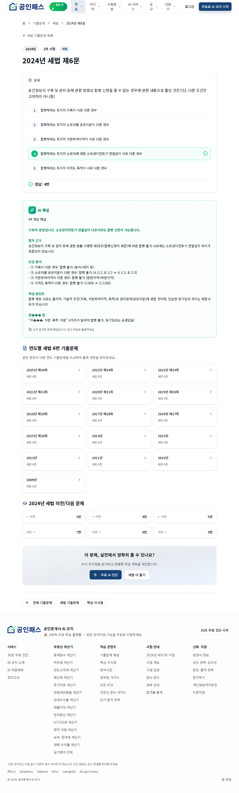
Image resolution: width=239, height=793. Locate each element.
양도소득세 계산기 (66, 670)
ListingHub (69, 771)
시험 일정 (152, 670)
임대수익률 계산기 (66, 699)
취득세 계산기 (63, 662)
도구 (151, 6)
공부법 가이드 (109, 677)
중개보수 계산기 (65, 655)
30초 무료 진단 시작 (214, 630)
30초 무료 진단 (17, 655)
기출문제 (39, 23)
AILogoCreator (89, 771)
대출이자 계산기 (65, 707)
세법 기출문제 (69, 602)
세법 (56, 23)
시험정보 (111, 6)
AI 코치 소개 (16, 662)
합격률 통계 (154, 692)
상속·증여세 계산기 (67, 737)
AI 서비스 (133, 6)
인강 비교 (106, 684)
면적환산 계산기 (65, 714)
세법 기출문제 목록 (40, 35)
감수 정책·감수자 (205, 662)
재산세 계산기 (63, 677)
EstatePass (26, 771)
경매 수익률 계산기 (67, 744)
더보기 (168, 6)
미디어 (93, 6)
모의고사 (13, 677)
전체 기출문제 (42, 602)
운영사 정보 (201, 655)
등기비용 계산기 (65, 684)
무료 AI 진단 (109, 574)
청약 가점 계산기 (65, 729)
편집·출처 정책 (203, 670)
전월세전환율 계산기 (68, 692)
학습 (76, 6)
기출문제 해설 (109, 655)
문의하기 (199, 677)
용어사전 (106, 670)
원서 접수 (152, 677)
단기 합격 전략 (110, 699)
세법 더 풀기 (136, 574)
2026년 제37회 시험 (160, 655)
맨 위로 (226, 779)
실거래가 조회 (63, 752)
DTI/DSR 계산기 (65, 722)
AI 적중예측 (15, 670)
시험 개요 (152, 662)
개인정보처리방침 (205, 684)
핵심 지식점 (95, 602)
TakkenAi (42, 771)
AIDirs (55, 771)
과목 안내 (152, 684)
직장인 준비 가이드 (113, 692)
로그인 (189, 6)
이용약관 (199, 692)
